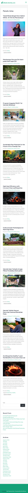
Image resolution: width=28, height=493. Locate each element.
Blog (8, 50)
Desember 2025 (7, 452)
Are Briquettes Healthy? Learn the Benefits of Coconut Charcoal (14, 357)
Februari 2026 (6, 449)
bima (18, 19)
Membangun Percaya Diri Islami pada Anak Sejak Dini (13, 60)
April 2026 (5, 446)
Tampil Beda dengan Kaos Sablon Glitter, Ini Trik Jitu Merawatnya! (14, 16)
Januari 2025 (6, 469)
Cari (4, 402)
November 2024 (7, 472)
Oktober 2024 (6, 474)
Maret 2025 (5, 466)
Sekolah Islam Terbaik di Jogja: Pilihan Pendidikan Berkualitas (13, 270)
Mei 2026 (5, 444)
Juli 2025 (5, 460)
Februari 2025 (6, 468)
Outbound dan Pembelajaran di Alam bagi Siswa (13, 228)
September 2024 (7, 475)
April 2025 (5, 464)
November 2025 (7, 454)
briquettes (9, 392)
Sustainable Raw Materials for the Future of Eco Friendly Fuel (14, 145)
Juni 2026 (5, 443)
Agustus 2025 (6, 458)
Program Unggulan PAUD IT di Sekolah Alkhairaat (12, 104)
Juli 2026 (5, 441)
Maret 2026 (5, 447)
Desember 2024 (7, 471)
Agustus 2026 (6, 440)
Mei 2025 (5, 463)
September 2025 (7, 457)
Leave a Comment (7, 52)
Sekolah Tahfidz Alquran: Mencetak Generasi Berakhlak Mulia (13, 312)
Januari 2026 (6, 450)
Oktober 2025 (6, 455)
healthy (13, 392)
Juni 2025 (5, 461)
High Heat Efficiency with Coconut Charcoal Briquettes (12, 187)
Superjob (4, 491)
